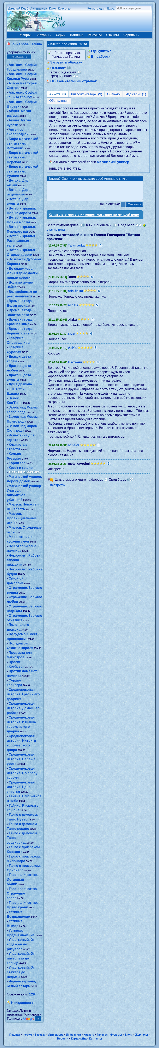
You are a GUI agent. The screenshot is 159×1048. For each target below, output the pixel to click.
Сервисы (130, 35)
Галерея (102, 1034)
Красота (64, 8)
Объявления (59, 100)
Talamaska (76, 245)
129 (32, 994)
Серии (60, 35)
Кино (52, 8)
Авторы (43, 35)
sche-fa (74, 445)
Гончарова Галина (26, 44)
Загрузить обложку (66, 62)
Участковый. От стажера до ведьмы (21, 972)
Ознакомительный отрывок (73, 81)
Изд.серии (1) (135, 94)
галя (71, 333)
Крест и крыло (21, 468)
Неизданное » (22, 1003)
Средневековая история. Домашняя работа (23, 708)
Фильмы (116, 1034)
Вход (110, 8)
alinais (73, 305)
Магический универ (113, 162)
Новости (62, 1038)
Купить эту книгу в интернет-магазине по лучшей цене (94, 214)
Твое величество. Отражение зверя (22, 893)
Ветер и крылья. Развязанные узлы (21, 240)
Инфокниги (73, 1034)
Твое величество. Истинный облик (22, 879)
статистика (56, 229)
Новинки (76, 35)
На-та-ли (75, 362)
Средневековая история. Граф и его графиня (23, 694)
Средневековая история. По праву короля (22, 773)
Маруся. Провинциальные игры (22, 518)
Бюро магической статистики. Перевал (22, 157)
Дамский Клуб (18, 8)
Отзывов (57, 68)
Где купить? (101, 51)
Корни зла (17, 463)
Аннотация (57, 94)
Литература (38, 8)
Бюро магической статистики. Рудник (22, 171)
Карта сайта (79, 1038)
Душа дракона (20, 384)
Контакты (95, 1038)
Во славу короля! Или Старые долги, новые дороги (23, 273)
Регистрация (96, 8)
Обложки (113, 94)
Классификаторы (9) (86, 94)
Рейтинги (95, 35)
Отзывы (112, 35)
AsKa (72, 348)
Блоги (128, 1034)
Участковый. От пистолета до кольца (21, 958)
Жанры (25, 35)
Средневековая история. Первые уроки (21, 759)
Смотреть (56, 485)
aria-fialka (75, 291)
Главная (14, 1034)
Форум (27, 1034)
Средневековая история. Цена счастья (21, 787)
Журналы (141, 1034)
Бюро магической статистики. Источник (22, 143)
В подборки (101, 56)
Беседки (40, 1034)
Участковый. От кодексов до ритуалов (21, 944)
